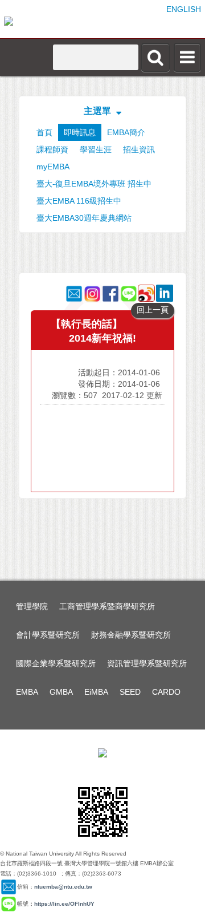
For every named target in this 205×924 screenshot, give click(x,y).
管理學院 (32, 606)
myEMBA (52, 166)
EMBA (27, 691)
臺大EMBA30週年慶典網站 (84, 217)
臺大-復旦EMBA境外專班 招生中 (93, 183)
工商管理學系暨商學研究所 (107, 606)
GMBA (61, 691)
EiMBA (96, 691)
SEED (130, 691)
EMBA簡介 (126, 132)
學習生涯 (96, 149)
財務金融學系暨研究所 (131, 634)
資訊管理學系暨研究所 (147, 663)
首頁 (44, 132)
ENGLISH (183, 9)
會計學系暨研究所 (48, 634)
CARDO (166, 691)
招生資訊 (139, 149)
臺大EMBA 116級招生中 (78, 200)
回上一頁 (153, 309)
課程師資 (52, 149)
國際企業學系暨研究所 (56, 663)
